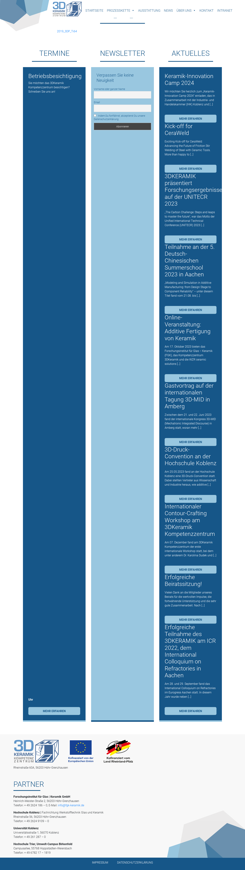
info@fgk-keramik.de (71, 805)
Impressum (100, 862)
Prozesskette (118, 10)
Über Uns (184, 10)
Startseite (94, 10)
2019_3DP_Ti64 (67, 31)
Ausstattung (149, 10)
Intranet (224, 10)
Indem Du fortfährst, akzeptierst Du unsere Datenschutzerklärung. (119, 117)
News (168, 10)
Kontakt (206, 10)
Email (97, 102)
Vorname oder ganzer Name (109, 89)
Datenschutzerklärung (135, 862)
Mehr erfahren (54, 711)
